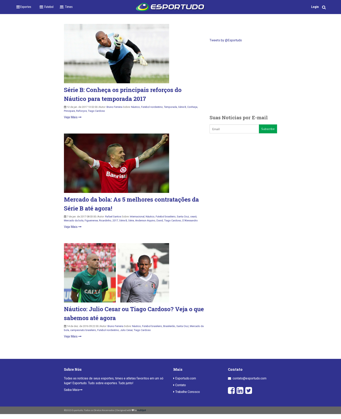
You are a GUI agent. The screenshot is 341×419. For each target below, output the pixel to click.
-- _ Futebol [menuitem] (46, 7)
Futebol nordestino (152, 106)
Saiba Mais (71, 390)
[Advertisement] (243, 78)
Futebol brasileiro (166, 216)
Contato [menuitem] (180, 385)
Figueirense (91, 220)
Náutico (135, 106)
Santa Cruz (183, 216)
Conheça (192, 106)
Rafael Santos (113, 216)
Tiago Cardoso (96, 110)
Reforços (81, 110)
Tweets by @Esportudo (226, 40)
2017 (115, 220)
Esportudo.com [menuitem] (185, 378)
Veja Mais (71, 117)
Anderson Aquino (145, 220)
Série (131, 220)
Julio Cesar (126, 330)
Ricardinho (105, 220)
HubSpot (141, 410)
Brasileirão (169, 326)
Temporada (170, 106)
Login (315, 7)
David (159, 220)
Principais (69, 110)
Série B (182, 106)
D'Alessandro (190, 220)
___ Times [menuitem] (66, 7)
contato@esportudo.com (249, 378)
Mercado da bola (73, 220)
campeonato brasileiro (83, 330)
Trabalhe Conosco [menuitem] (187, 392)
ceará (193, 216)
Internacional (137, 216)
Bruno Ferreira (114, 106)
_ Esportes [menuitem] (24, 7)
